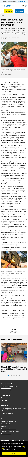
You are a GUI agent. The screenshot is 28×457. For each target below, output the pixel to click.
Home (2, 15)
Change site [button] (20, 1)
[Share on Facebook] (15, 332)
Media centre (4, 426)
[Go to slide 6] (17, 375)
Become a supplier (6, 434)
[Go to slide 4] (13, 375)
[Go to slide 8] (20, 375)
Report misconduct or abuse (8, 429)
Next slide (25, 352)
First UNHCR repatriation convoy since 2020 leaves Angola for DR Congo (14, 369)
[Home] (9, 6)
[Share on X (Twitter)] (11, 332)
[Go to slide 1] (9, 375)
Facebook (2, 401)
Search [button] (20, 6)
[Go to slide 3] (12, 375)
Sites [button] (26, 6)
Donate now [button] (6, 390)
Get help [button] (19, 11)
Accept (14, 453)
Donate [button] (23, 6)
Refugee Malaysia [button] (8, 413)
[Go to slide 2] (10, 375)
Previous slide (2, 352)
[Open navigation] (2, 6)
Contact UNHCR (5, 424)
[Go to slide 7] (18, 375)
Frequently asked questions (8, 421)
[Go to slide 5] (15, 375)
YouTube (6, 401)
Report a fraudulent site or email (10, 431)
